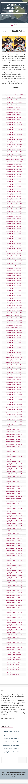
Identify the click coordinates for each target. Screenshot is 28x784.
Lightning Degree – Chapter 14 (14, 642)
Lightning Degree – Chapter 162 (14, 243)
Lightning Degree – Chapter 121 (14, 360)
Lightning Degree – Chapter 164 (14, 238)
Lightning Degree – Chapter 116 (14, 374)
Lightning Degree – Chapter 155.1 (14, 265)
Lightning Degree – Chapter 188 (14, 179)
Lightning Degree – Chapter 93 (14, 444)
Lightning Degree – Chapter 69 (14, 506)
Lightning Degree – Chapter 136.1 (14, 315)
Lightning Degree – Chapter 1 (14, 674)
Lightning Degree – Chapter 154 (14, 270)
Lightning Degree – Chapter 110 (14, 389)
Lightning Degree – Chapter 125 (14, 347)
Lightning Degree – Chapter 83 (14, 468)
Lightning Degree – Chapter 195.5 (14, 159)
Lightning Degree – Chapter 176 (14, 208)
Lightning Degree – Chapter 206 (14, 132)
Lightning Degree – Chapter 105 (14, 402)
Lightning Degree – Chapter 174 (14, 213)
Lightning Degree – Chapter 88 (14, 456)
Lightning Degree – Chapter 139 (14, 307)
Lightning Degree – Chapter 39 (14, 580)
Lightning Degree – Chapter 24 (14, 617)
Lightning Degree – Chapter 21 (14, 625)
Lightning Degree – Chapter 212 (14, 117)
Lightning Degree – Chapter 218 (14, 102)
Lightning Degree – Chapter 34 (14, 592)
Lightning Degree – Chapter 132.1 (14, 327)
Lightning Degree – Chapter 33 (14, 595)
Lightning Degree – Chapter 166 (14, 233)
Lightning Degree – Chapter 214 (14, 112)
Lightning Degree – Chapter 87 (14, 459)
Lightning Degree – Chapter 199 (14, 149)
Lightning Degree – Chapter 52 (14, 548)
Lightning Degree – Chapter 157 (14, 258)
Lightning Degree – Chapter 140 (14, 305)
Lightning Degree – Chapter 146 (14, 290)
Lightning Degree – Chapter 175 (14, 211)
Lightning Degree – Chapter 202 (14, 142)
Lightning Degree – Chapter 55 (14, 540)
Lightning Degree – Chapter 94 (14, 439)
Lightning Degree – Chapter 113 (14, 382)
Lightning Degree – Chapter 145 (14, 293)
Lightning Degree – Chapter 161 (14, 246)
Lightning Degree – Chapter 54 (14, 543)
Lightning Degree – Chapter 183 (14, 191)
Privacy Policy (6, 774)
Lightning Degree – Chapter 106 (14, 399)
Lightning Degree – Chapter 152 (14, 275)
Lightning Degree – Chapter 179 (14, 201)
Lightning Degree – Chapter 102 (14, 414)
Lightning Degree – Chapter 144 (14, 295)
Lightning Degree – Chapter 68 (14, 508)
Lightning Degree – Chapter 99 (14, 426)
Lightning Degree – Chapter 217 (14, 104)
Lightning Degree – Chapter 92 (14, 446)
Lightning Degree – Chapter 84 (14, 466)
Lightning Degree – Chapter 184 (14, 189)
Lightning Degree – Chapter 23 (14, 620)
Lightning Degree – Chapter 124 (14, 350)
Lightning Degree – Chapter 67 (14, 511)
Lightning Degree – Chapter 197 (14, 154)
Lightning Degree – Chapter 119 (14, 367)
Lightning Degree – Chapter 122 (14, 355)
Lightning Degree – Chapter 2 (14, 669)
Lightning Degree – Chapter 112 (14, 384)
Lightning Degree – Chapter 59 (14, 530)
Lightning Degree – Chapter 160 (14, 248)
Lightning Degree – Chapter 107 (14, 397)
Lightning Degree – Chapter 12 (14, 644)
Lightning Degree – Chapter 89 (14, 454)
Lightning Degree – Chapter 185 (14, 186)
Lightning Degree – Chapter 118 (14, 369)
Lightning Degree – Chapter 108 (14, 394)
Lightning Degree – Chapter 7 (14, 657)
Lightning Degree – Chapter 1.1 (14, 672)
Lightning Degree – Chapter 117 (14, 372)
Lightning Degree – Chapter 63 (14, 521)
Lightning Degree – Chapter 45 (14, 565)
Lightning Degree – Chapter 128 (14, 340)
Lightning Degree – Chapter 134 (14, 322)
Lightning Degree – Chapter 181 (14, 196)
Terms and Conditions (16, 774)
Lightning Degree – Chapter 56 (14, 538)
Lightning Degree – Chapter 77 (14, 483)
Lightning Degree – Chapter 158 (14, 255)
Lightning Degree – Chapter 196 (14, 156)
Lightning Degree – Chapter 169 (14, 226)
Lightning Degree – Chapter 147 (14, 288)
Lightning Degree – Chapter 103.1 (14, 407)
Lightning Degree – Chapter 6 (14, 659)
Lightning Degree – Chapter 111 (14, 387)
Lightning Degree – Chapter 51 (14, 550)
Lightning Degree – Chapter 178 (14, 203)
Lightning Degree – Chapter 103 (14, 409)
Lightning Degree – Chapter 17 (14, 634)
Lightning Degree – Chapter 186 (14, 184)
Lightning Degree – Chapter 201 (14, 144)
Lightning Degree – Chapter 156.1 (14, 260)
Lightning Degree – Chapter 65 (14, 516)
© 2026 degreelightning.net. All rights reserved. (14, 772)
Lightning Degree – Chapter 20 (14, 627)
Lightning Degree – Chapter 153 (14, 273)
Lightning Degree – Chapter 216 (14, 107)
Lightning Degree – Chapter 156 (14, 263)
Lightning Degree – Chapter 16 (14, 637)
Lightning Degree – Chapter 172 (14, 218)
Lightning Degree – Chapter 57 (14, 535)
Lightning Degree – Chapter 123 (14, 352)
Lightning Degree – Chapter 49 (14, 555)
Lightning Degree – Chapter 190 (14, 174)
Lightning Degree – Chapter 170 (14, 223)
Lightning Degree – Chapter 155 (14, 268)
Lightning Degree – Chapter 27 (14, 610)
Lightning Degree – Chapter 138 (14, 310)
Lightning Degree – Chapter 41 (14, 575)
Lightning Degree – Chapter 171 (14, 221)
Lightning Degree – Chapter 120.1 (14, 362)
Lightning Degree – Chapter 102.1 (14, 412)
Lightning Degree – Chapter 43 (14, 570)
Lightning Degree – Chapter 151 (14, 278)
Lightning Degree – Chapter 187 (14, 181)
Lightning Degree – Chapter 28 (14, 607)
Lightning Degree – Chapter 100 (14, 424)
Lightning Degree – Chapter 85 (14, 464)
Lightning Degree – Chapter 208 (14, 127)
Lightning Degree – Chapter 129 (14, 337)
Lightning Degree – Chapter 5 (14, 662)
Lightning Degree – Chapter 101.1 (14, 416)
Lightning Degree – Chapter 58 (14, 533)
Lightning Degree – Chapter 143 (14, 298)
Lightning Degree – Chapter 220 (14, 97)
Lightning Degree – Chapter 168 (14, 228)
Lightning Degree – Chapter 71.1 (14, 498)
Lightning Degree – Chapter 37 (14, 585)
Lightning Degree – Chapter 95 (14, 436)
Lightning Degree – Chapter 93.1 (14, 441)
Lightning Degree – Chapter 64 (14, 518)
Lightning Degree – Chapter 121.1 (14, 357)
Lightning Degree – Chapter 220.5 (14, 94)
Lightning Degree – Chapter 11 (14, 647)
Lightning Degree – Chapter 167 (14, 231)
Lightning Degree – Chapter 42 (14, 573)
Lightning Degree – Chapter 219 (14, 99)
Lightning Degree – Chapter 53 (14, 545)
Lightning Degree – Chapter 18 (14, 632)
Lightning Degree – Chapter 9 (14, 652)
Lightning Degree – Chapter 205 (14, 134)
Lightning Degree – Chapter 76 (14, 486)
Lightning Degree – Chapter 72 (14, 496)
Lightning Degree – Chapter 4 (14, 664)
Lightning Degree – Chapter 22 (14, 622)
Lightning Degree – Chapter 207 (14, 129)
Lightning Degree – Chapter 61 (14, 525)
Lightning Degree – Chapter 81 (14, 473)
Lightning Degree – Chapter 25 (14, 615)
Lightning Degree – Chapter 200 (14, 146)
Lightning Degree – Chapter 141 (14, 303)
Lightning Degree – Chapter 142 (14, 300)
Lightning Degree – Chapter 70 (14, 503)
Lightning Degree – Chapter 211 (14, 119)
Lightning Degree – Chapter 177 (14, 206)
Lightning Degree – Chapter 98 (14, 429)
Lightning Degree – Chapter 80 (14, 476)
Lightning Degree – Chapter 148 (14, 285)
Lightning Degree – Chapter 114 (14, 379)
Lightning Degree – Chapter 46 (14, 563)
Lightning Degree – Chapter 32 (14, 597)
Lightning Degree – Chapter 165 (14, 236)
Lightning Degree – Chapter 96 (14, 434)
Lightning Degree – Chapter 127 (14, 342)
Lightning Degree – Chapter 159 (14, 253)
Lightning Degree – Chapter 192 (14, 169)
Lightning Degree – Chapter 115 (14, 377)
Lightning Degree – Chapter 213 (14, 114)
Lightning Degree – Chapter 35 (14, 590)
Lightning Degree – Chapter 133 (14, 325)
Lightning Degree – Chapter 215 (14, 109)
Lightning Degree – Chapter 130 (14, 335)
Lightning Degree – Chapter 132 (14, 330)
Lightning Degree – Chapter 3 (14, 667)
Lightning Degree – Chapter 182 (14, 194)
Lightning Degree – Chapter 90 (14, 451)
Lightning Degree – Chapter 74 (14, 491)
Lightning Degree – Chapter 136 (14, 317)
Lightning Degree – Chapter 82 (14, 471)
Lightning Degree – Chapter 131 (14, 332)
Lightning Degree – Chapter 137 (14, 312)
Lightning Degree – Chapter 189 (14, 176)
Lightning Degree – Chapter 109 (14, 392)
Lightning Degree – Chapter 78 (14, 481)
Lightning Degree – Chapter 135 (14, 320)
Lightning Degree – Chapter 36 (14, 587)
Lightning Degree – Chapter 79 (14, 478)
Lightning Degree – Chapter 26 (14, 612)
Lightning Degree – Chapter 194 (14, 164)
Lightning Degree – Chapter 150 (14, 280)
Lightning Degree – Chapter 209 (14, 124)
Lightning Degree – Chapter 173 (14, 216)
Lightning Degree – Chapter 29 (14, 605)
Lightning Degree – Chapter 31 (14, 600)
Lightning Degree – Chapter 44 (14, 568)
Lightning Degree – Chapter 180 (14, 199)
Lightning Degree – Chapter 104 (14, 404)
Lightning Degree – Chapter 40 (14, 577)
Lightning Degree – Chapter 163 (14, 241)
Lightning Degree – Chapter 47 (14, 560)
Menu (15, 24)
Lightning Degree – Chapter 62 (14, 523)
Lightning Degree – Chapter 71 (14, 501)
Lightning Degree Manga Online (14, 7)
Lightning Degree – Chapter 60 (14, 528)
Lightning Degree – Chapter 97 (14, 431)
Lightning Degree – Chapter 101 (14, 419)
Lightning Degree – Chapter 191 (14, 171)
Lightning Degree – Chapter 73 (14, 493)
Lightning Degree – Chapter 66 (14, 513)
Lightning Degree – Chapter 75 (14, 488)
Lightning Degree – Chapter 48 (14, 558)
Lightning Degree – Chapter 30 (14, 602)
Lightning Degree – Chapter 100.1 (14, 421)
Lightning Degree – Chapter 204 (14, 137)
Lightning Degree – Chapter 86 (14, 461)
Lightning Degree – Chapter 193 (14, 166)
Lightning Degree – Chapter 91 (14, 449)
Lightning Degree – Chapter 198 (14, 151)
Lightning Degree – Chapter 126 (14, 345)
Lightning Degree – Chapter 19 (14, 630)
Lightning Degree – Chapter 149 (14, 283)
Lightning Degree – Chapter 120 (14, 364)
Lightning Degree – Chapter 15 (14, 639)
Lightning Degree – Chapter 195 (14, 161)
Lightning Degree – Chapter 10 (14, 649)
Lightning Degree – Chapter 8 (14, 654)
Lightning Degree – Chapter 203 (14, 139)
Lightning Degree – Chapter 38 (14, 582)
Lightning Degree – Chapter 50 (14, 553)
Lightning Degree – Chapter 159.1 (14, 251)
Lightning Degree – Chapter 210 (14, 122)
